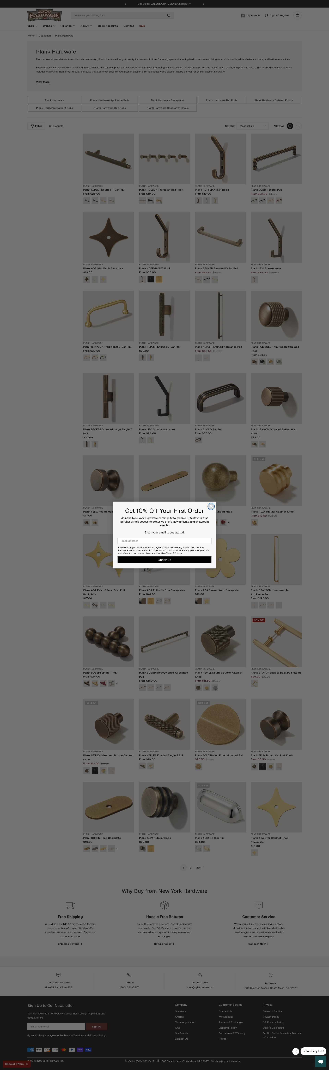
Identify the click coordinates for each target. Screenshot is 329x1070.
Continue (165, 560)
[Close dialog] (211, 506)
